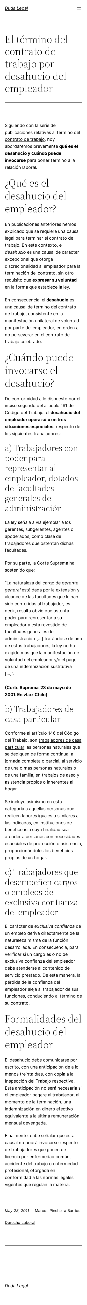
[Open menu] (79, 8)
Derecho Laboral (20, 1222)
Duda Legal (16, 8)
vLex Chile (34, 694)
